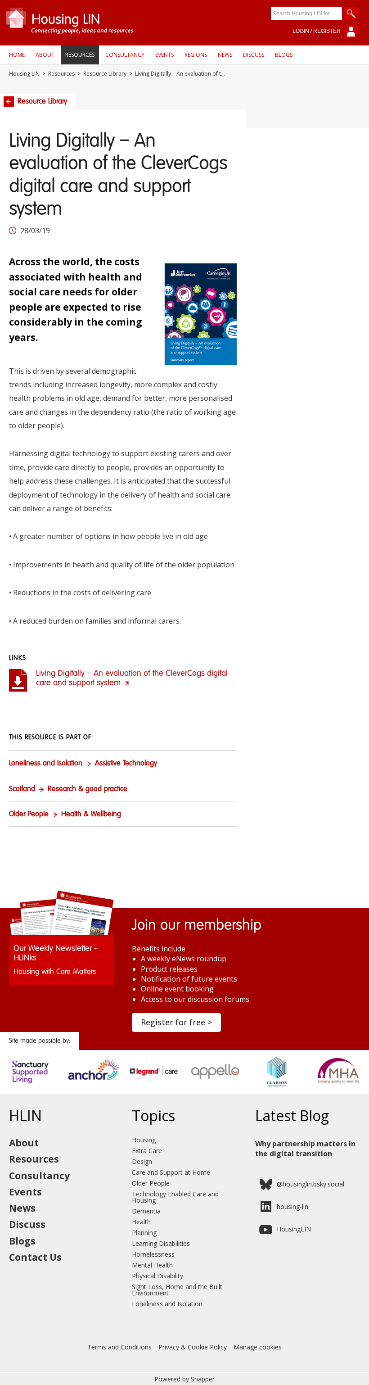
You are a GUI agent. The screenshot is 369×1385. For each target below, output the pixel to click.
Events (164, 55)
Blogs (283, 55)
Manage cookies (258, 1347)
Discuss (253, 55)
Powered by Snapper (184, 1379)
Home (17, 55)
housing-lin (292, 1206)
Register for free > (176, 1022)
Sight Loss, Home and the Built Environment (177, 1289)
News (225, 55)
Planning (144, 1232)
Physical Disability (157, 1276)
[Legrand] (153, 1084)
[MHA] (338, 1084)
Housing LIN (24, 73)
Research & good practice (87, 789)
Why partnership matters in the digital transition (305, 1149)
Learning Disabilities (161, 1243)
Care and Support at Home (171, 1172)
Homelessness (153, 1254)
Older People (29, 814)
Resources (79, 55)
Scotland (22, 789)
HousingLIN (294, 1229)
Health (141, 1222)
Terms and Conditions (119, 1347)
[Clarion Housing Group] (277, 1084)
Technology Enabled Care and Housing (175, 1197)
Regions (195, 55)
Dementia (146, 1211)
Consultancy (124, 55)
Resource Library (104, 73)
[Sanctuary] (31, 1084)
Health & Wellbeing (91, 814)
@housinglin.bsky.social (310, 1184)
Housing (144, 1140)
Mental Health (152, 1265)
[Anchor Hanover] (92, 1084)
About (45, 55)
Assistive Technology (126, 763)
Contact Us (35, 1257)
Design (142, 1161)
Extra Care (147, 1150)
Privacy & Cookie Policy (192, 1347)
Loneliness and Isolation (45, 763)
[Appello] (215, 1084)
